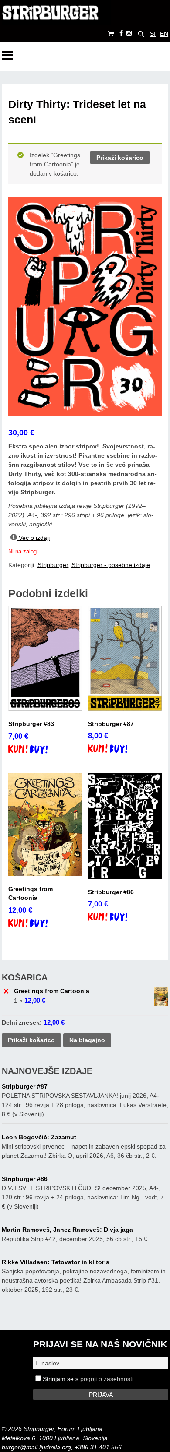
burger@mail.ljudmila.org (36, 1447)
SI (153, 33)
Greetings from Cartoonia (51, 990)
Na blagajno (87, 1039)
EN (164, 33)
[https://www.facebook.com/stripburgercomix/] (121, 33)
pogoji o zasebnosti (106, 1378)
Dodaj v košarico (35, 750)
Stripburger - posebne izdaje (110, 564)
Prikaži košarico (119, 157)
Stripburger (52, 564)
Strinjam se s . (88, 1378)
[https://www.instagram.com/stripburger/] (129, 33)
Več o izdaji (33, 537)
